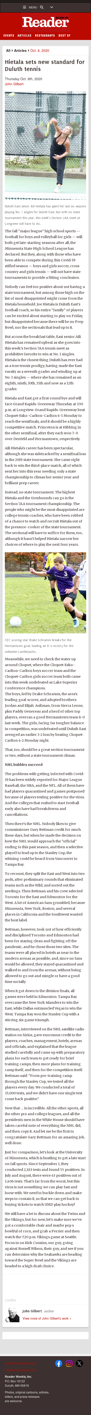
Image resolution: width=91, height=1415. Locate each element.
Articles (20, 50)
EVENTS (8, 35)
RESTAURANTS (45, 35)
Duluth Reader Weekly (45, 22)
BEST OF (64, 35)
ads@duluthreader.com (20, 1370)
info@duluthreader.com (20, 1363)
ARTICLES (25, 35)
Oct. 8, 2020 (39, 50)
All (8, 50)
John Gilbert (14, 83)
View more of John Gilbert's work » (47, 1318)
